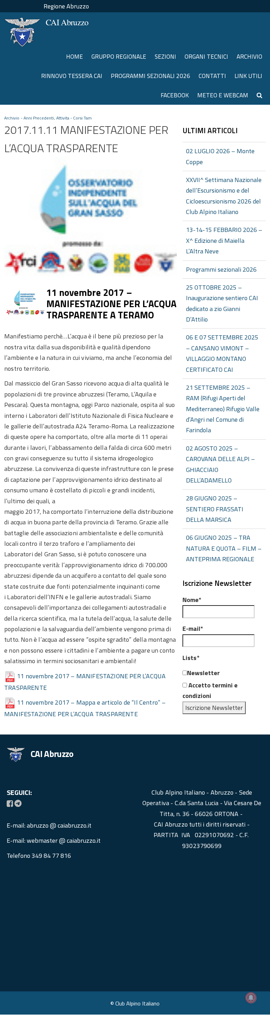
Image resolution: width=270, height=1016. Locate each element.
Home (74, 56)
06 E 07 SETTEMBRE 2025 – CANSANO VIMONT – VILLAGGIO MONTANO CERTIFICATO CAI (222, 353)
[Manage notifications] (251, 997)
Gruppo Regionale (118, 56)
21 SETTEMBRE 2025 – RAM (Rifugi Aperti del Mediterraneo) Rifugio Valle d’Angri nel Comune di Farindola (222, 409)
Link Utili (248, 75)
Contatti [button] (212, 75)
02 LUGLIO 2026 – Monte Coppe (220, 156)
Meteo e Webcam (222, 95)
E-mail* (192, 628)
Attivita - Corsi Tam (74, 118)
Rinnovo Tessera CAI (71, 75)
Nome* (191, 599)
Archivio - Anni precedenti (29, 118)
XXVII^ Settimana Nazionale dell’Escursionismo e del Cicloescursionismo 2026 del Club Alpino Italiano (224, 195)
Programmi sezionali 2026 (150, 75)
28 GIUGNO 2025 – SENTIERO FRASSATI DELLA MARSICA (214, 508)
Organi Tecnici (206, 56)
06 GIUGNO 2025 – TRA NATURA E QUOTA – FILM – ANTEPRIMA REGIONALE (224, 548)
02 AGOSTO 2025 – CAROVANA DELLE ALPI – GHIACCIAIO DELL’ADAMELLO (220, 464)
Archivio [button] (249, 56)
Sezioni (165, 56)
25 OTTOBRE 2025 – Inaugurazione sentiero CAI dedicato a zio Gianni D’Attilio (222, 303)
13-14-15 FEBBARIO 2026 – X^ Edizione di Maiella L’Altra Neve (224, 240)
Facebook (175, 95)
